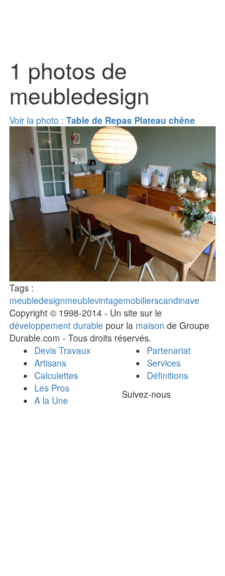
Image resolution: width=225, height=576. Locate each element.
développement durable (56, 325)
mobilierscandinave (161, 300)
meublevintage (94, 300)
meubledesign (37, 300)
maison (150, 325)
